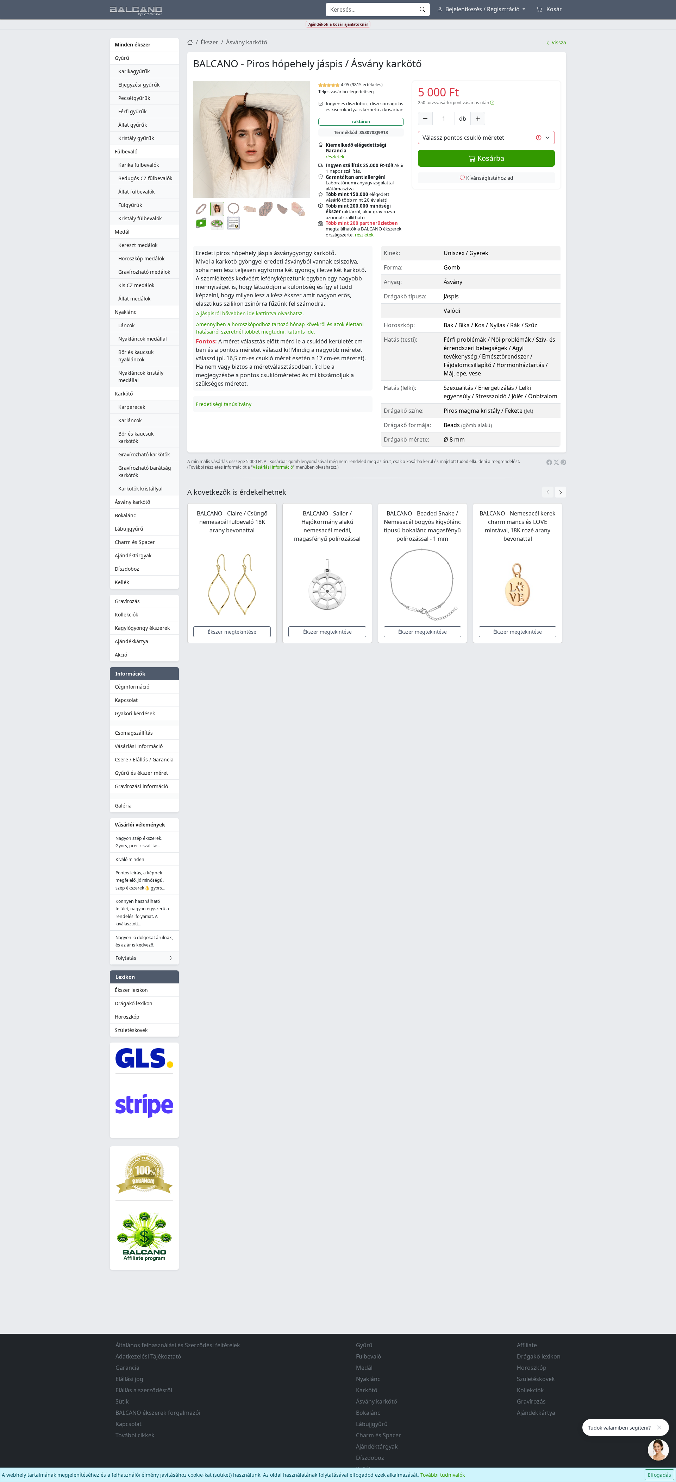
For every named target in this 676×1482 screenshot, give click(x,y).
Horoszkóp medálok (141, 258)
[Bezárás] (659, 1427)
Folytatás (125, 958)
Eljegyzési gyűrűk (138, 84)
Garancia (127, 1368)
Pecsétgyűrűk (134, 98)
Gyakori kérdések (135, 713)
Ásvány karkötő (132, 502)
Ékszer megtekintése (232, 631)
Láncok (126, 325)
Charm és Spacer (135, 542)
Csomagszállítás (134, 732)
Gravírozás (127, 601)
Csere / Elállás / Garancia (144, 759)
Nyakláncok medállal (142, 338)
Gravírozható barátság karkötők (144, 471)
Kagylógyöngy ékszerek (142, 628)
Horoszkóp (127, 1016)
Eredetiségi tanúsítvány (223, 404)
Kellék (122, 582)
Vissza (558, 42)
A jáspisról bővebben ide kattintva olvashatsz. (250, 313)
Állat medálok (134, 298)
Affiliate (527, 1345)
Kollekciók (126, 614)
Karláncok (130, 420)
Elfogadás (659, 1474)
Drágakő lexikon (133, 1003)
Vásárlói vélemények (140, 824)
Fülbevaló (126, 151)
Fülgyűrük (130, 205)
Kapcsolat (126, 700)
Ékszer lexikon (131, 990)
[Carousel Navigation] (554, 492)
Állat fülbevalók (136, 191)
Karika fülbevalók (138, 165)
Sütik (122, 1401)
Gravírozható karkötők (144, 454)
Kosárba (490, 158)
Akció (121, 654)
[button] (251, 139)
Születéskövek (131, 1030)
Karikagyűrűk (134, 71)
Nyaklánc (125, 312)
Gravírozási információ (141, 786)
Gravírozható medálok (144, 271)
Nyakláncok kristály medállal (140, 376)
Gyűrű (122, 58)
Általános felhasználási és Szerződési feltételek (177, 1345)
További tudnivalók (442, 1474)
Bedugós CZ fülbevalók (145, 178)
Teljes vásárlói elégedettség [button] (346, 92)
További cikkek (135, 1435)
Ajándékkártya (131, 641)
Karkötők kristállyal (140, 488)
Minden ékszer (132, 44)
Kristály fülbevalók (140, 218)
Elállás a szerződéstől (143, 1390)
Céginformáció (132, 686)
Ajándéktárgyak (133, 555)
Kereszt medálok (137, 245)
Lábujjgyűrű (129, 528)
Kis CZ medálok (136, 285)
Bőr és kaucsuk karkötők (136, 437)
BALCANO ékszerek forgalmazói (157, 1413)
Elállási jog (129, 1379)
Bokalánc (125, 515)
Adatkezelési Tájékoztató (148, 1356)
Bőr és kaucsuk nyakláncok (136, 356)
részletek (335, 156)
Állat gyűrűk (132, 124)
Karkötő (124, 393)
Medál (122, 231)
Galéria (123, 805)
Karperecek (131, 407)
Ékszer (209, 42)
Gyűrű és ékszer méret (141, 773)
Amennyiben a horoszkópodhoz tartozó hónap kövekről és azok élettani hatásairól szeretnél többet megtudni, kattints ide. (280, 328)
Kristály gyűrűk (136, 138)
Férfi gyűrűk (132, 111)
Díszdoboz (127, 568)
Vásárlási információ (139, 746)
